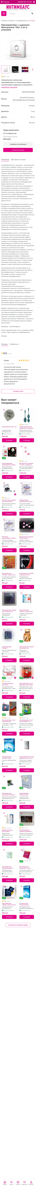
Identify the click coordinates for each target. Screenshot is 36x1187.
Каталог (12, 20)
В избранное (11, 133)
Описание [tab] (5, 159)
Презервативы (22, 20)
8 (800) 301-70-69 (25, 2)
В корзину (9, 440)
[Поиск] (32, 13)
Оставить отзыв (18, 391)
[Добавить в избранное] (4, 410)
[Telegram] (34, 2)
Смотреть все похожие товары (18, 925)
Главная (4, 20)
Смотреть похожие (18, 150)
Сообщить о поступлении (18, 144)
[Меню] (3, 13)
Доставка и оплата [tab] (18, 159)
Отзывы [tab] (4, 344)
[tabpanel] (18, 250)
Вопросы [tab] (14, 344)
